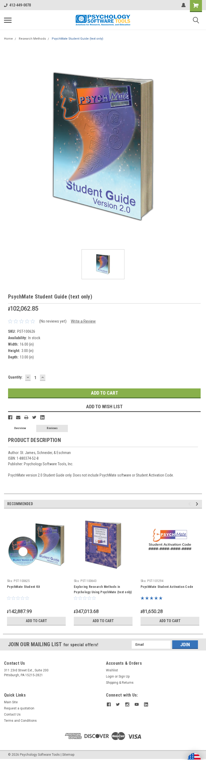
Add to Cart (36, 621)
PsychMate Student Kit (23, 587)
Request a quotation (19, 708)
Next (198, 504)
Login (110, 676)
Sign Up (124, 676)
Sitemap (68, 755)
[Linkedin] (42, 417)
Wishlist (112, 670)
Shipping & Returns (120, 683)
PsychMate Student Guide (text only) (77, 38)
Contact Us (12, 714)
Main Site (11, 702)
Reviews (52, 428)
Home (8, 38)
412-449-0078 (20, 5)
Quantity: (15, 377)
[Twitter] (34, 417)
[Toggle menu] (8, 20)
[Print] (26, 417)
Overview (20, 428)
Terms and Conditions (20, 721)
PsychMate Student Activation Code (167, 587)
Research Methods (32, 38)
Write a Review (83, 321)
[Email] (18, 417)
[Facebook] (10, 417)
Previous (190, 504)
